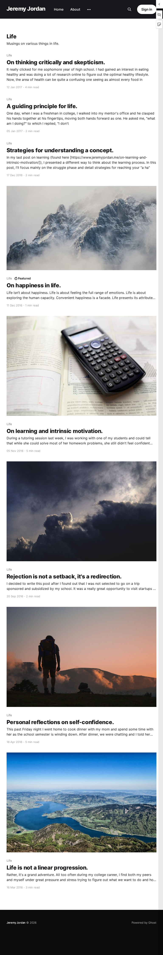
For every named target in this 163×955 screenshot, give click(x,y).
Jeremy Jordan (26, 9)
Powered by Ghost (144, 922)
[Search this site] (129, 9)
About (75, 9)
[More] (89, 9)
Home (58, 9)
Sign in (146, 9)
